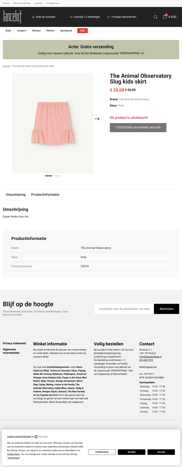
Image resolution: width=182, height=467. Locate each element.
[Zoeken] (155, 17)
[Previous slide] (8, 119)
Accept (161, 452)
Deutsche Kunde (21, 3)
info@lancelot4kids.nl (150, 357)
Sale (82, 30)
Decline (132, 452)
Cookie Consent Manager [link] (19, 436)
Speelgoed (66, 30)
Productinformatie (45, 194)
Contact (38, 3)
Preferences (102, 452)
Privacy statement (14, 343)
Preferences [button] (13, 458)
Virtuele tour (53, 3)
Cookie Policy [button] (13, 454)
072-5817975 (146, 360)
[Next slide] (97, 119)
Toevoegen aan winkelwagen (138, 127)
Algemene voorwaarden (11, 351)
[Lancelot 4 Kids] (13, 17)
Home (6, 3)
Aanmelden (166, 309)
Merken (50, 30)
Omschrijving (16, 194)
